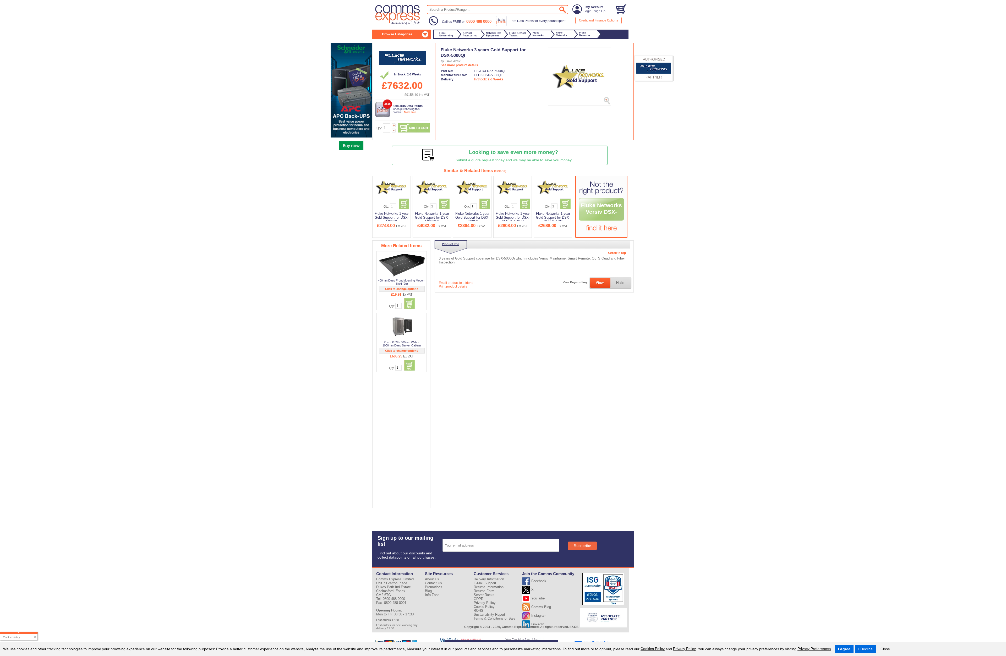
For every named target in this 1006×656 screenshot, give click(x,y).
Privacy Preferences (814, 649)
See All (500, 171)
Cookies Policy (653, 649)
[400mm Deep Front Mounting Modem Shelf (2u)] (402, 265)
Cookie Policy (484, 607)
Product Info (450, 244)
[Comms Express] (397, 24)
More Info (410, 112)
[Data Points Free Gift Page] (531, 25)
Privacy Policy (684, 649)
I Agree (844, 649)
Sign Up (599, 11)
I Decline (865, 649)
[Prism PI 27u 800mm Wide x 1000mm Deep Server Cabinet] (402, 327)
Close (885, 649)
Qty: (379, 128)
